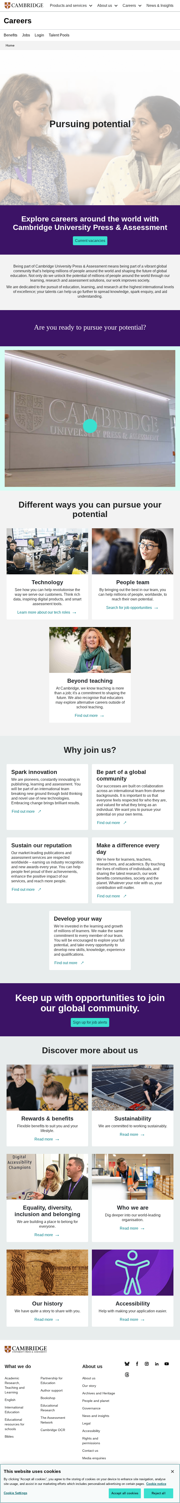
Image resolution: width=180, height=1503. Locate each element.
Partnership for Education (52, 1380)
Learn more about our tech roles (44, 612)
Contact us (90, 1450)
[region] (90, 1483)
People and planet (95, 1401)
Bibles (9, 1436)
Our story (89, 1386)
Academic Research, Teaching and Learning (15, 1385)
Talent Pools (59, 35)
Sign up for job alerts (90, 1022)
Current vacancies (90, 241)
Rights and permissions (91, 1440)
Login (39, 35)
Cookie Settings (15, 1493)
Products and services (68, 6)
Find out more (87, 716)
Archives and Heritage (98, 1393)
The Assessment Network (53, 1420)
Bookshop (48, 1398)
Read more (44, 1139)
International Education (14, 1409)
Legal (86, 1423)
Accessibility (91, 1431)
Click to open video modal (90, 426)
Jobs (26, 35)
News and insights (95, 1416)
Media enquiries (94, 1458)
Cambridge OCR (53, 1430)
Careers (129, 6)
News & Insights (159, 6)
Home (10, 45)
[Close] (172, 1471)
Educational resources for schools (14, 1424)
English (10, 1400)
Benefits (10, 35)
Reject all (158, 1493)
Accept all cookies (124, 1493)
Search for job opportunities (129, 608)
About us (104, 6)
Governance (91, 1408)
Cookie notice (156, 1484)
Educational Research (49, 1408)
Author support (52, 1390)
